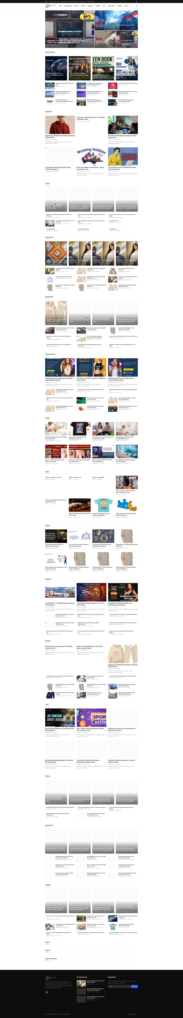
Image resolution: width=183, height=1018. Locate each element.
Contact (47, 1)
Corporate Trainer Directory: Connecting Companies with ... (91, 118)
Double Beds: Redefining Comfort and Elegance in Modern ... (96, 873)
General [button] (119, 6)
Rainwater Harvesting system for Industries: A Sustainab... (126, 857)
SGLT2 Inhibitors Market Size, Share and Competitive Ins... (102, 460)
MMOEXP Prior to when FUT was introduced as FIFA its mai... (59, 398)
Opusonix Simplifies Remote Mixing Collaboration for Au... (127, 43)
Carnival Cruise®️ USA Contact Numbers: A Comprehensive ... (79, 207)
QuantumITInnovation (121, 911)
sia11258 (119, 802)
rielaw (117, 494)
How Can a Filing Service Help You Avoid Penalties (95, 676)
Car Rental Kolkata (50, 229)
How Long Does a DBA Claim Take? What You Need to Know (125, 491)
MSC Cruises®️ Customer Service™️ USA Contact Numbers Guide (54, 206)
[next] (92, 29)
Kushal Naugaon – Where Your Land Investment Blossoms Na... (56, 849)
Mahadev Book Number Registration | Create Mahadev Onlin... (121, 379)
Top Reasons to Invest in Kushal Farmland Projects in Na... (126, 865)
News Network (64, 1)
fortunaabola (48, 171)
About (58, 1)
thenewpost (118, 463)
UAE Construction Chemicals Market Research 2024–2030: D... (127, 873)
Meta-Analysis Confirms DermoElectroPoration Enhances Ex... (65, 100)
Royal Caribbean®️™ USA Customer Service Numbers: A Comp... (91, 221)
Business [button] (90, 6)
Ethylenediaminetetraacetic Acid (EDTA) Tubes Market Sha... (59, 631)
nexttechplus (49, 802)
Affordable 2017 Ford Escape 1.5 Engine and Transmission (126, 320)
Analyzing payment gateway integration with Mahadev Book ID (59, 379)
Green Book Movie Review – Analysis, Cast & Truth (102, 76)
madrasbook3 (48, 382)
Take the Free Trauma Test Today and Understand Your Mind (102, 437)
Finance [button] (98, 6)
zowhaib (70, 517)
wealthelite (111, 677)
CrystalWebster (49, 919)
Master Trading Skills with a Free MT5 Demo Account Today (90, 647)
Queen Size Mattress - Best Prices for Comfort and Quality (123, 932)
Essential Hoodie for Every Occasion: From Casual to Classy (96, 814)
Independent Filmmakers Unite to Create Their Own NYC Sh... (95, 92)
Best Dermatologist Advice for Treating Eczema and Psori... (56, 437)
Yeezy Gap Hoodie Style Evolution (64, 276)
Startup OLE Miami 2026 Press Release (127, 83)
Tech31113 (79, 732)
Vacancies (118, 517)
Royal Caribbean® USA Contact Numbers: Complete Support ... (103, 207)
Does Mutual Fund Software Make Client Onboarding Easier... (126, 693)
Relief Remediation (91, 919)
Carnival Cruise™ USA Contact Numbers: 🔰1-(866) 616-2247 (126, 207)
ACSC (70, 440)
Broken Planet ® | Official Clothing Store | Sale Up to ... (65, 285)
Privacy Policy (53, 1)
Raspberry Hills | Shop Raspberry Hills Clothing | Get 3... (96, 277)
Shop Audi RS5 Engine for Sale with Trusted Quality (58, 344)
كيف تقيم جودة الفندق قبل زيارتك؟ (53, 477)
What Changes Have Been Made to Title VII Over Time (80, 514)
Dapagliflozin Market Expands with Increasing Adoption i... (60, 807)
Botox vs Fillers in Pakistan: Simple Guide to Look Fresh (54, 460)
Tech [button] (104, 6)
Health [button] (76, 6)
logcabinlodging (121, 919)
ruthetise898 (58, 331)
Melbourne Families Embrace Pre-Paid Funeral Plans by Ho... (127, 92)
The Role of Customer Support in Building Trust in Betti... (91, 379)
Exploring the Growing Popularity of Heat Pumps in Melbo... (58, 933)
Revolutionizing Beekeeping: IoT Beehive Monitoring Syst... (59, 761)
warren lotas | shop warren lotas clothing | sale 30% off (77, 437)
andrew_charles (49, 210)
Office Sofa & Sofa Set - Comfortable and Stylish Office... (91, 932)
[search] (136, 6)
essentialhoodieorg (59, 695)
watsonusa (89, 695)
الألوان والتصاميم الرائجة (98, 477)
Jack (88, 331)
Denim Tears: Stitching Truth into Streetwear (126, 269)
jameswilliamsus (90, 339)
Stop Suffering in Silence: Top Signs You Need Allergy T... (126, 460)
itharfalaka (111, 347)
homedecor (48, 263)
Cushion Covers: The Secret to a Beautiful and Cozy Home (55, 261)
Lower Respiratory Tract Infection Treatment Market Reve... (123, 614)
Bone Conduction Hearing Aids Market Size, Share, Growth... (121, 808)
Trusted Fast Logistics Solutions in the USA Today (65, 221)
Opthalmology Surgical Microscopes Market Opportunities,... (88, 623)
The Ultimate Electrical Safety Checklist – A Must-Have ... (65, 925)
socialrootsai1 (79, 764)
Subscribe (134, 986)
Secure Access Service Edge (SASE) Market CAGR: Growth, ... (121, 631)
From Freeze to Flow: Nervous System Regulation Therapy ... (60, 916)
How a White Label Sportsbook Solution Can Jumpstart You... (90, 729)
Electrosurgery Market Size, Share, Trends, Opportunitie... (92, 807)
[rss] (46, 992)
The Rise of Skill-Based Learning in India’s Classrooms (122, 136)
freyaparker (47, 139)
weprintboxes (58, 223)
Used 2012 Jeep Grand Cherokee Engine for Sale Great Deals (79, 319)
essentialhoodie (90, 816)
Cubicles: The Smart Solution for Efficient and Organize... (55, 908)
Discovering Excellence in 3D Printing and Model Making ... (59, 729)
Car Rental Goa (112, 229)
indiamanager (79, 121)
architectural (89, 867)
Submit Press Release (73, 1)
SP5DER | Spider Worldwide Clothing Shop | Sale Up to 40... (127, 285)
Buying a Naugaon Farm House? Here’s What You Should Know (79, 849)
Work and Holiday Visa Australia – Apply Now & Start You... (90, 168)
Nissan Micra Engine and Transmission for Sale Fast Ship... (101, 319)
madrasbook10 (111, 382)
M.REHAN (72, 263)
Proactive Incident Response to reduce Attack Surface (121, 761)
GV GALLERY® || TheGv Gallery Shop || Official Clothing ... (65, 623)
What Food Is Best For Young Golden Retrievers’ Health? (96, 925)
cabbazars (111, 222)
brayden (47, 503)
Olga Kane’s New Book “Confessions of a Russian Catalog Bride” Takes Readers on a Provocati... (115, 26)
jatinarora (58, 876)
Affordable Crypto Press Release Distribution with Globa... (54, 75)
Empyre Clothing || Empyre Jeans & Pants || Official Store (127, 398)
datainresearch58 (81, 617)
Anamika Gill (110, 139)
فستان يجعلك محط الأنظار (75, 477)
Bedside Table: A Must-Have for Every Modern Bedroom (65, 865)
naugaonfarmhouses (60, 859)
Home (60, 6)
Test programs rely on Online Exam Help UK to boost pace (122, 168)
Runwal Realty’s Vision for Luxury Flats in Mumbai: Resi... (96, 857)
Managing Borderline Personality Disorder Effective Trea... (125, 437)
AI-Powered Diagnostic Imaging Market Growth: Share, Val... (91, 631)
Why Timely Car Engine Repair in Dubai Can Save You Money (65, 328)
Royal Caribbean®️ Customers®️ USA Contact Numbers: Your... (91, 215)
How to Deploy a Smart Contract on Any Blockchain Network (56, 568)
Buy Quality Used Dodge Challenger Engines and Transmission (89, 345)
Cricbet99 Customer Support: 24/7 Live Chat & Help (90, 604)
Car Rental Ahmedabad (83, 229)
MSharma (48, 911)
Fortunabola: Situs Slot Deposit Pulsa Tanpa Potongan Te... (58, 168)
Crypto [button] (83, 6)
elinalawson (58, 927)
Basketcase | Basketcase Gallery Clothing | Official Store (60, 136)
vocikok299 (94, 463)
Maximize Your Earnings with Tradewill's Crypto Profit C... (59, 647)
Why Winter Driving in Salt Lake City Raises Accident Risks (127, 685)
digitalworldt (80, 809)
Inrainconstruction (122, 859)
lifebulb (93, 440)
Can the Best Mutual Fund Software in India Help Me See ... (123, 676)
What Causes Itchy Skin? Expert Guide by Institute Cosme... (79, 460)
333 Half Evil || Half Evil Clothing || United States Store (95, 407)
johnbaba (94, 548)
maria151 (120, 687)
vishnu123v (72, 911)
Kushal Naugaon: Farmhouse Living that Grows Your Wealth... (64, 857)
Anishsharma (90, 401)
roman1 (109, 732)
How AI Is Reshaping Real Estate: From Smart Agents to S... (126, 907)
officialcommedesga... (60, 278)
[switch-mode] (137, 1)
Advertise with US (90, 1)
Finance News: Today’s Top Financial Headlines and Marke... (58, 337)
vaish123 (89, 859)
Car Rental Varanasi (114, 220)
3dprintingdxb (48, 732)
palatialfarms (49, 851)
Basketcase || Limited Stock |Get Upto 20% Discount (96, 269)
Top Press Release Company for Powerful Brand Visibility (126, 100)
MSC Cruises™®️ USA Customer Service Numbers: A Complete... (59, 215)
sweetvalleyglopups (91, 927)
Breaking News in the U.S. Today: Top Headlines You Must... (54, 799)
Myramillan (80, 391)
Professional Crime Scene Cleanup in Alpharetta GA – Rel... (96, 916)
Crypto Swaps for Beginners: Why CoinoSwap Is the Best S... (101, 545)
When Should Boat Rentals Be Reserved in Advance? (128, 916)
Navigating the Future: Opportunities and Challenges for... (60, 676)
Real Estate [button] (111, 6)
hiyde (46, 479)
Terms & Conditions (132, 1014)
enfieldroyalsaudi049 (49, 440)
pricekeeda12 (49, 339)
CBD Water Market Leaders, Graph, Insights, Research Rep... (91, 615)
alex (48, 45)
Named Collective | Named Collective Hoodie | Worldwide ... (79, 568)
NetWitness (110, 764)
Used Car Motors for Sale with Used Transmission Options (123, 336)
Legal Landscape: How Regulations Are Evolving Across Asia (127, 407)
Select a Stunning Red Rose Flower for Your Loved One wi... (65, 615)
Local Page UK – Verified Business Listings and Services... (59, 604)
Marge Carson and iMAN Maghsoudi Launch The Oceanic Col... (104, 43)
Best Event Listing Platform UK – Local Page (65, 84)
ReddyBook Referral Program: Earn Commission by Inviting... (120, 604)
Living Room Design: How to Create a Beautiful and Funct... (126, 849)
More (126, 6)
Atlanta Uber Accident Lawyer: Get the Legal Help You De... (55, 500)
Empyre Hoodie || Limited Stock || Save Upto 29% (79, 261)
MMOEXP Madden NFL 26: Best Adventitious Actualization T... (123, 390)
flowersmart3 (58, 617)
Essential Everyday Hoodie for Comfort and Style (65, 693)
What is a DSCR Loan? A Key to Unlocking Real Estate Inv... (94, 693)
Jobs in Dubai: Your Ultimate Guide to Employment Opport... (126, 514)
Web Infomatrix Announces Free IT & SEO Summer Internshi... (125, 75)
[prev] (47, 29)
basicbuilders (96, 911)
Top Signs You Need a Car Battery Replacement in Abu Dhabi (122, 345)
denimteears (121, 271)
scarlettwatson (80, 171)
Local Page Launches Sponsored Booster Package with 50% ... (95, 84)
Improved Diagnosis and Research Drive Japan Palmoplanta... (57, 814)
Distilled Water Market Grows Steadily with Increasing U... (126, 800)
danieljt (70, 548)
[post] (69, 29)
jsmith (109, 171)
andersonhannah (49, 935)
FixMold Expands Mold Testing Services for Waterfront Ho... (63, 92)
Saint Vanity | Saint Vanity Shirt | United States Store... (65, 685)
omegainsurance (49, 677)
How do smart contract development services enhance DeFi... (79, 545)
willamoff (47, 764)
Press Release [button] (68, 6)
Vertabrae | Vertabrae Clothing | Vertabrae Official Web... (101, 514)
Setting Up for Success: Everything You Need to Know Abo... (121, 729)
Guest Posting (82, 1)
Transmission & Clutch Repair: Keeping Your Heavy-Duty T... (96, 328)
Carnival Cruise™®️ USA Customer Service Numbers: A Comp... (122, 215)
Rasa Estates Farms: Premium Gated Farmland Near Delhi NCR (64, 873)
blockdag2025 (48, 548)
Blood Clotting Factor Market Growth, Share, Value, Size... (123, 622)
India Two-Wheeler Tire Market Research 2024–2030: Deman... (94, 337)
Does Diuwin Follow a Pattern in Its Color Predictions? (95, 398)
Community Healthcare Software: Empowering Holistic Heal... (88, 761)
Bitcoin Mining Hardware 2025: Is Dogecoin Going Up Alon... (54, 545)
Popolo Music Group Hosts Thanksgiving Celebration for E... (95, 100)
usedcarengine (73, 323)
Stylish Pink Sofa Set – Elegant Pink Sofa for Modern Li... (79, 908)
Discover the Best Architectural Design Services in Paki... (96, 865)
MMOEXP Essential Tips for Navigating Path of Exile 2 (91, 389)
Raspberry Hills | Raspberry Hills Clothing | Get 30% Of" (56, 320)
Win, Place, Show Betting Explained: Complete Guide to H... (79, 75)
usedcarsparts (49, 346)
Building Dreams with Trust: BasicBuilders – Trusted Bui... (102, 908)
